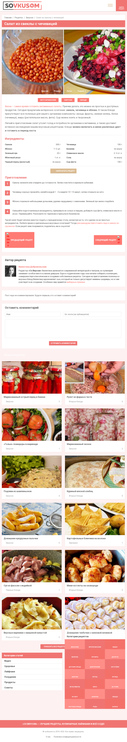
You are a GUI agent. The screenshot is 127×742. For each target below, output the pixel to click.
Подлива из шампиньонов (18, 491)
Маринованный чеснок (79, 444)
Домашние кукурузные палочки (21, 538)
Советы (8, 687)
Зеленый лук (11, 153)
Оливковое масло (75, 153)
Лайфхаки (9, 671)
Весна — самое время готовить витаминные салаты (33, 106)
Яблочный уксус (13, 157)
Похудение (10, 677)
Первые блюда (13, 590)
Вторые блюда (76, 401)
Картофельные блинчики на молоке (86, 538)
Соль (68, 157)
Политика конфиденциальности (67, 737)
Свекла (8, 144)
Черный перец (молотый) (17, 162)
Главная (8, 17)
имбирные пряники (76, 282)
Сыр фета (71, 162)
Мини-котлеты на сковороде (82, 585)
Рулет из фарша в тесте (79, 397)
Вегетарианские (48, 100)
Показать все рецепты (55, 647)
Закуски (29, 17)
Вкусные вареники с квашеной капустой (25, 632)
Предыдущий (22, 240)
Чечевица (71, 144)
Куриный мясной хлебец (80, 491)
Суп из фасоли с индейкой (18, 585)
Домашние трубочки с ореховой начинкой (89, 632)
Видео (7, 661)
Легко (69, 91)
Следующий (105, 240)
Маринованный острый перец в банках (24, 397)
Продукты (9, 682)
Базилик (70, 149)
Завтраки (73, 543)
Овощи (83, 100)
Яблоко (8, 149)
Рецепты (19, 17)
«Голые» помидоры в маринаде (21, 444)
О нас (48, 737)
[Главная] (22, 5)
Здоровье (9, 666)
